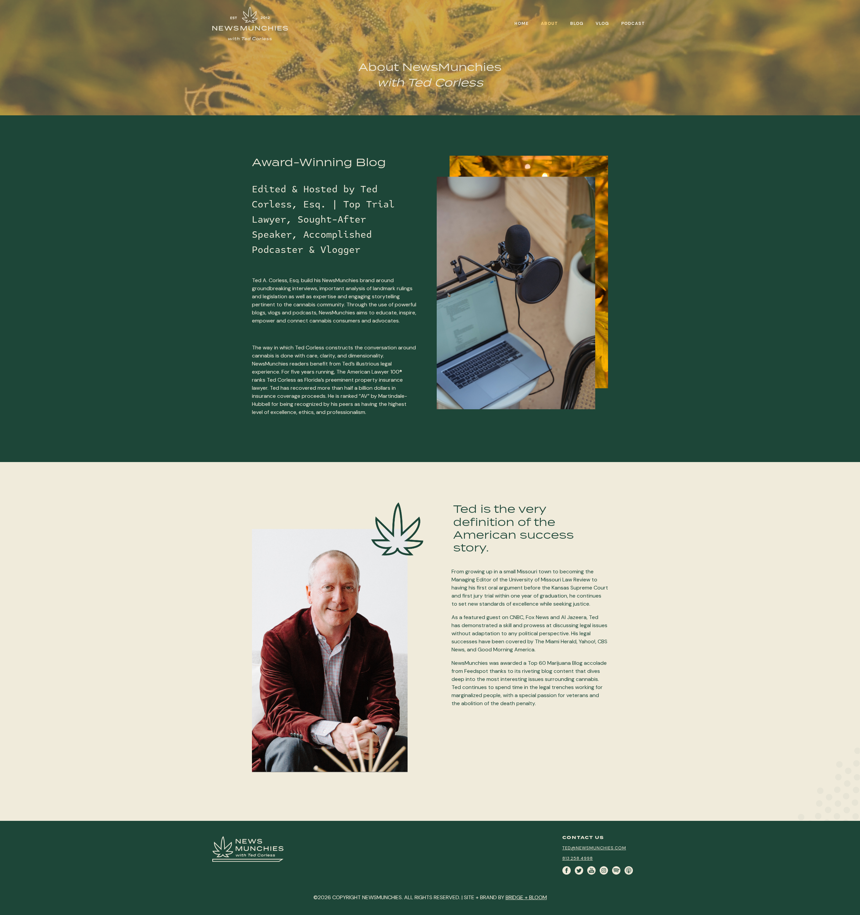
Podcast (633, 23)
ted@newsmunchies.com (594, 848)
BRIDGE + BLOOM (526, 897)
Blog (577, 23)
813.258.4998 (577, 858)
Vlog (602, 23)
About (549, 23)
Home (521, 23)
